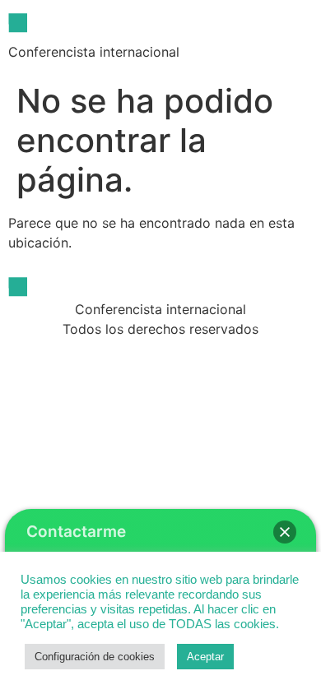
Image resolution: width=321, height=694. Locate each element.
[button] (284, 532)
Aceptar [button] (205, 656)
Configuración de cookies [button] (95, 656)
